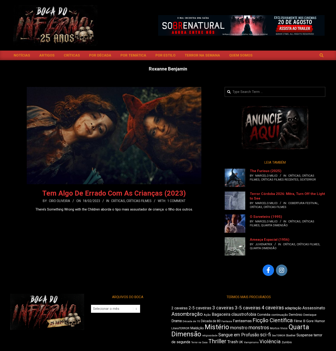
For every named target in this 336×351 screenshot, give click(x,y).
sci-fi (265, 335)
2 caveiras (179, 308)
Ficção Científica (273, 320)
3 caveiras (223, 307)
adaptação (293, 308)
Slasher (291, 335)
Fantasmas (242, 321)
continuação (279, 314)
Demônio (295, 315)
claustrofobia (243, 314)
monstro (239, 327)
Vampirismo (251, 342)
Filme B (299, 321)
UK (241, 342)
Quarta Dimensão (274, 225)
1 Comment (176, 201)
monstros (258, 327)
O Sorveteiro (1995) (266, 217)
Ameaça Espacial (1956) (269, 240)
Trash (232, 341)
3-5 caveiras (248, 307)
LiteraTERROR (180, 328)
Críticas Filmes (139, 201)
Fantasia (226, 321)
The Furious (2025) (265, 171)
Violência (270, 341)
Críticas (118, 201)
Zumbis (287, 342)
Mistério (217, 327)
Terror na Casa (199, 342)
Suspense (304, 335)
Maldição (197, 328)
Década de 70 (191, 321)
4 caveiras (272, 307)
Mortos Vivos (279, 328)
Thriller (217, 341)
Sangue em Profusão (238, 335)
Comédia (263, 315)
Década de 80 (211, 321)
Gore (310, 321)
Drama (176, 321)
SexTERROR (308, 179)
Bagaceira (221, 314)
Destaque (309, 314)
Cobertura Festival (303, 203)
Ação (207, 314)
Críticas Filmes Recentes (280, 179)
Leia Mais (114, 218)
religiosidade (209, 335)
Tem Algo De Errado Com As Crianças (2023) (114, 193)
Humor (320, 321)
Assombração (187, 314)
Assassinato (313, 308)
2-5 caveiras (200, 307)
